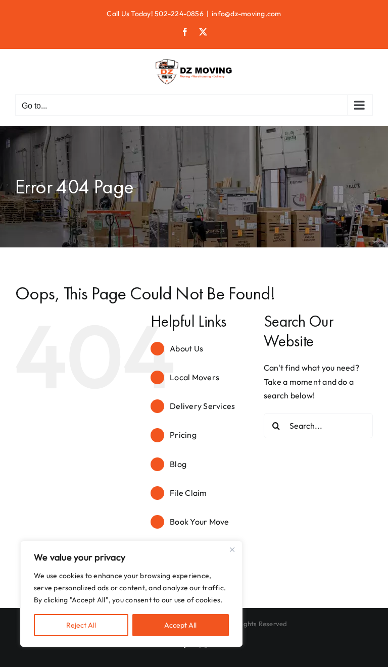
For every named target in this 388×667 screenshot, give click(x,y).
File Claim (188, 493)
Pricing (183, 435)
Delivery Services (202, 406)
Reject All (81, 625)
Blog (178, 464)
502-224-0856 (179, 13)
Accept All (180, 625)
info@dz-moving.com (246, 13)
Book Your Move (199, 522)
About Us (186, 348)
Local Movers (194, 377)
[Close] (232, 549)
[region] (131, 594)
